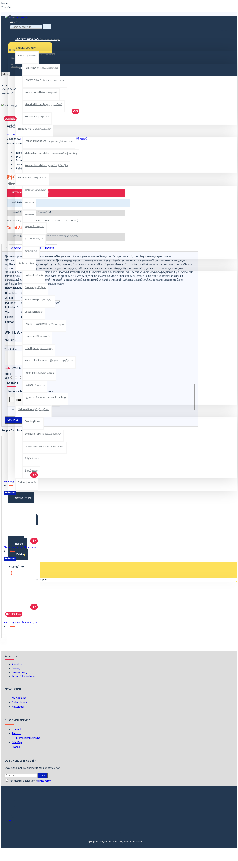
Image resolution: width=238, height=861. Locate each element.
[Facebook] (12, 794)
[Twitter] (12, 803)
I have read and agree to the (29, 780)
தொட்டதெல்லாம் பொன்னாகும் (20, 622)
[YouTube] (12, 820)
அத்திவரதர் (7, 93)
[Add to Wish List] (6, 497)
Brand (5, 85)
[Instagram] (12, 812)
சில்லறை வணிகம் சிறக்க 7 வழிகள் (21, 547)
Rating (8, 374)
